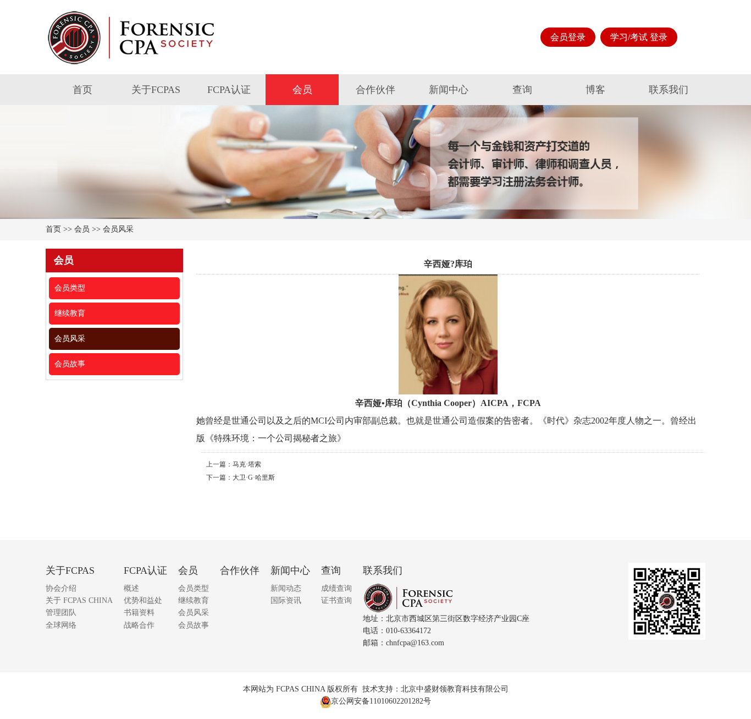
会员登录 (568, 37)
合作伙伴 (375, 89)
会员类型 (69, 288)
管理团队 (61, 612)
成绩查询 (336, 588)
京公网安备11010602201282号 (381, 701)
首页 (82, 89)
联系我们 (668, 89)
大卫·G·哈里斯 (254, 477)
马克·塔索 (247, 464)
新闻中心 (448, 89)
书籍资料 (139, 612)
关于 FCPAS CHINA (79, 600)
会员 (302, 89)
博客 (595, 89)
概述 (131, 588)
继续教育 (69, 313)
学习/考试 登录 (638, 37)
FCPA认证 (229, 89)
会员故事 (69, 364)
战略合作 (139, 625)
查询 (522, 89)
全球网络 (61, 625)
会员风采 (118, 229)
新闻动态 (285, 588)
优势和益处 (143, 600)
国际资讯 (285, 600)
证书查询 (336, 600)
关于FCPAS (155, 89)
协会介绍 (61, 588)
